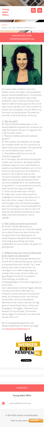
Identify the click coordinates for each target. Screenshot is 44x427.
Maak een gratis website (19, 421)
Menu (39, 10)
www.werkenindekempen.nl (17, 328)
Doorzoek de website (33, 10)
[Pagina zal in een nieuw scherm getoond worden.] (22, 65)
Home (4, 25)
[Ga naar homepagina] (23, 13)
